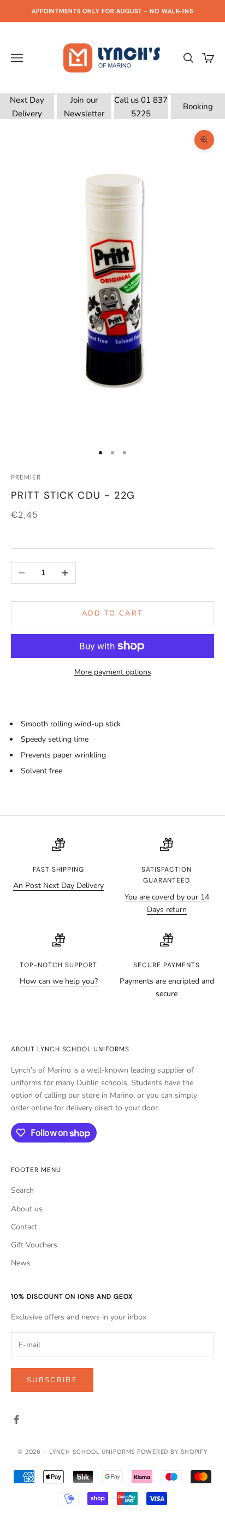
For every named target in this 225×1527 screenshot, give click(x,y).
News (21, 1263)
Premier (26, 477)
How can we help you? (59, 981)
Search (22, 1190)
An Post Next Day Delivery (58, 885)
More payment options (112, 672)
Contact (24, 1227)
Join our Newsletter (84, 106)
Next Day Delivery (27, 106)
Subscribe (52, 1380)
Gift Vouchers (34, 1245)
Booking (198, 106)
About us (27, 1209)
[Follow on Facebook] (16, 1419)
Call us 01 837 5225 (141, 106)
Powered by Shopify (172, 1451)
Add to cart (113, 613)
